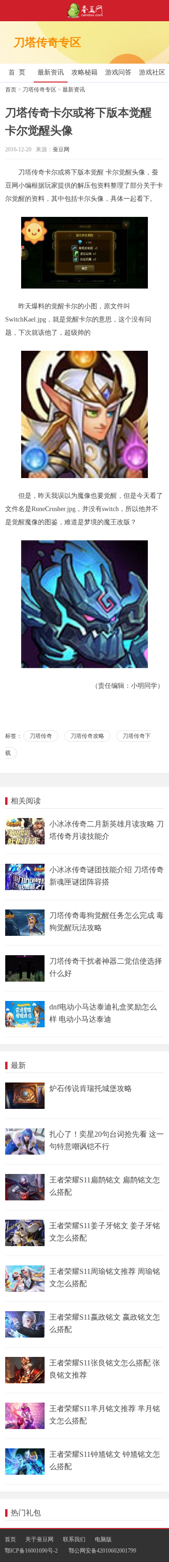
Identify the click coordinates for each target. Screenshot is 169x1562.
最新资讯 (73, 89)
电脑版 (103, 1539)
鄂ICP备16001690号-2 (31, 1550)
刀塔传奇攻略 (87, 736)
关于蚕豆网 (39, 1539)
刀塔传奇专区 (39, 89)
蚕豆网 (61, 149)
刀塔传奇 (41, 736)
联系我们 (74, 1539)
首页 (10, 89)
